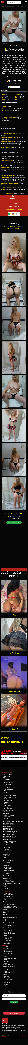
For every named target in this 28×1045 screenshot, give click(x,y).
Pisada (4, 844)
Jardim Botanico (7, 964)
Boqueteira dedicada (9, 794)
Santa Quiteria (7, 979)
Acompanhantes (10, 6)
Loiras (4, 909)
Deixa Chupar (6, 805)
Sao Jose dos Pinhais (8, 981)
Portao (4, 974)
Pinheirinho (6, 972)
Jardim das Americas (8, 966)
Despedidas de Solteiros (10, 872)
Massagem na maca (8, 828)
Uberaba (5, 984)
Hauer (4, 963)
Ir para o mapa (6, 113)
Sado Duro (5, 852)
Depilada (5, 899)
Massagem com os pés (9, 825)
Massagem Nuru (7, 829)
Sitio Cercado (6, 982)
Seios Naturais (7, 940)
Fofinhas (5, 901)
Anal (4, 777)
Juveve (4, 968)
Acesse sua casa (14, 1013)
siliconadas (6, 943)
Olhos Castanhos (8, 922)
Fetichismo (5, 813)
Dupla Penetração (8, 808)
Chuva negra (6, 802)
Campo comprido (7, 953)
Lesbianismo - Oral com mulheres (12, 821)
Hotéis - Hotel (6, 880)
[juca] (14, 764)
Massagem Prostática (9, 833)
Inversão (5, 820)
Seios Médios (6, 938)
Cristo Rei (5, 961)
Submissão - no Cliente (9, 859)
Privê (4, 886)
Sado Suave (6, 854)
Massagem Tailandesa (9, 836)
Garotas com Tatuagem (9, 906)
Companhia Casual (8, 870)
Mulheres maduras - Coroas (11, 917)
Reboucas (5, 976)
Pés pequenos (6, 932)
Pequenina (5, 929)
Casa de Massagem (8, 867)
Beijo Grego (6, 787)
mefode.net (4, 1036)
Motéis (4, 885)
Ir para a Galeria (14, 45)
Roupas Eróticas (7, 851)
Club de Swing (6, 868)
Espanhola (5, 812)
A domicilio (5, 865)
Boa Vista (5, 946)
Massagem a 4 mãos (8, 823)
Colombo (5, 959)
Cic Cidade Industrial (9, 958)
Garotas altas (7, 903)
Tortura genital (7, 860)
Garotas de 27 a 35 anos (9, 907)
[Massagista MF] (14, 757)
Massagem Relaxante (9, 834)
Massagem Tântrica (8, 838)
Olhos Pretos (6, 925)
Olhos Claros (6, 924)
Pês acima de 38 (7, 930)
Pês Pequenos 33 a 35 (8, 933)
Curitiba (17, 6)
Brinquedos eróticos (9, 797)
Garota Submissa (7, 774)
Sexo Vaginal (6, 855)
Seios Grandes (7, 937)
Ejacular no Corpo (8, 810)
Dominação (5, 807)
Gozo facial (6, 816)
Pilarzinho (5, 969)
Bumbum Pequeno (7, 896)
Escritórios (6, 873)
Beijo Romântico (7, 789)
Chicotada (5, 799)
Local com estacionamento (11, 883)
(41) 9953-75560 (15, 81)
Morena (5, 914)
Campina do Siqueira (8, 951)
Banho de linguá (7, 782)
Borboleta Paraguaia (9, 795)
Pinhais (4, 971)
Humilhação (6, 818)
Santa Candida (7, 977)
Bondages (5, 792)
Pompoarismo (6, 847)
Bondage (5, 790)
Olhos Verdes (6, 927)
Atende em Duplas (8, 781)
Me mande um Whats (15, 87)
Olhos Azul (6, 920)
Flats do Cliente (7, 877)
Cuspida (5, 803)
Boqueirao (5, 948)
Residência (6, 888)
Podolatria (6, 846)
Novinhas (5, 919)
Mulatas (5, 916)
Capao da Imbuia (7, 955)
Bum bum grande (7, 894)
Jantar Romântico (8, 881)
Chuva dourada (7, 800)
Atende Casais (6, 779)
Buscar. (15, 1002)
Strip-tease (6, 857)
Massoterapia (6, 839)
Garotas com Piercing (9, 904)
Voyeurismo (6, 862)
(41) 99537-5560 (14, 83)
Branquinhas (6, 893)
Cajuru (4, 950)
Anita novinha (4, 7)
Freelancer (6, 878)
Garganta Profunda (8, 815)
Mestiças (5, 912)
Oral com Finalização (9, 841)
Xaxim (4, 985)
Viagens (5, 890)
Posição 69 (5, 849)
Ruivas (4, 935)
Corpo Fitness (7, 898)
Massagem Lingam (7, 826)
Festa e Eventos (7, 875)
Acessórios (6, 776)
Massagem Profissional (9, 831)
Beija (4, 786)
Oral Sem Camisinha (8, 842)
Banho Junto (6, 784)
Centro (22, 6)
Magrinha (5, 911)
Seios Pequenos (7, 942)
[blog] (14, 752)
